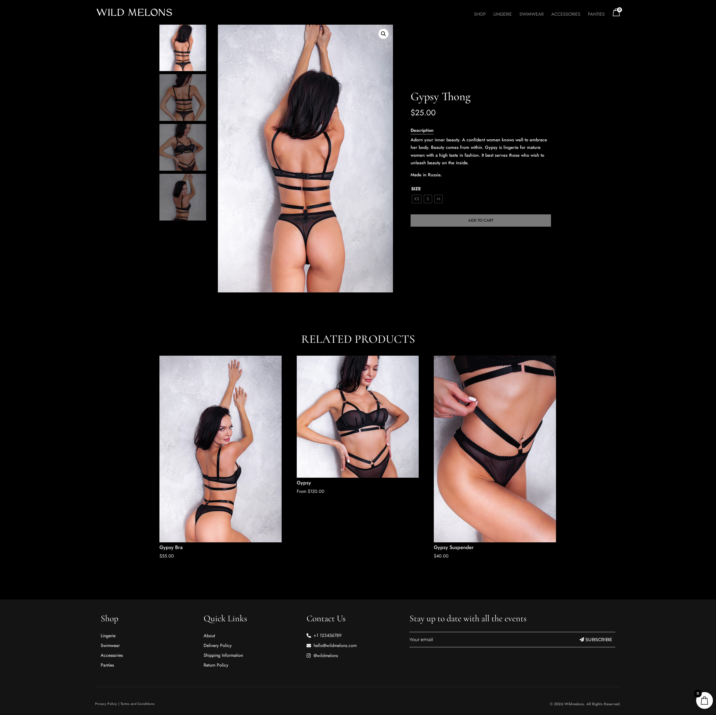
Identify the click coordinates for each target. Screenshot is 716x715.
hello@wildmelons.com (335, 645)
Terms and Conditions (137, 703)
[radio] (416, 199)
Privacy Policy (106, 703)
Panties (596, 14)
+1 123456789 (327, 635)
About (209, 635)
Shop (480, 14)
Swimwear (531, 14)
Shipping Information (223, 655)
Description (422, 130)
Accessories (565, 14)
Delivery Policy (218, 645)
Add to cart (480, 220)
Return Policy (216, 665)
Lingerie (502, 14)
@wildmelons (326, 655)
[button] (383, 34)
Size (416, 189)
